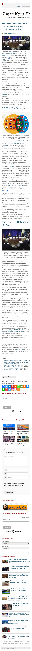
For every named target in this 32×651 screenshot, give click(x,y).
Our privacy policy (8, 641)
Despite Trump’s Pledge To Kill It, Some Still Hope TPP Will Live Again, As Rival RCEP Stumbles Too (17, 362)
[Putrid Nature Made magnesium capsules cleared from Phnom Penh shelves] (5, 561)
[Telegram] (9, 389)
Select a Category (6, 546)
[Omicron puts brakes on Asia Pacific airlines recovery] (6, 629)
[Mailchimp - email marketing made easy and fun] (13, 411)
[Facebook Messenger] (27, 386)
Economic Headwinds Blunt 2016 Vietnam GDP (23, 433)
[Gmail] (15, 389)
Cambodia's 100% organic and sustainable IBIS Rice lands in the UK (19, 614)
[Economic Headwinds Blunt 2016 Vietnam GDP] (23, 427)
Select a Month (5, 541)
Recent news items (8, 556)
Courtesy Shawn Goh (22, 140)
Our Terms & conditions (20, 641)
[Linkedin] (9, 386)
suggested (5, 59)
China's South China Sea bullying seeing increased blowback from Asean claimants (18, 622)
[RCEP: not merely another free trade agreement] (9, 427)
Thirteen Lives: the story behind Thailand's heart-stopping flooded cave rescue (19, 575)
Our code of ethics (16, 643)
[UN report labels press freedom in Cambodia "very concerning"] (5, 568)
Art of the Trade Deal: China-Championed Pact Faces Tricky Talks (16, 368)
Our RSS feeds (24, 644)
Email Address (7, 399)
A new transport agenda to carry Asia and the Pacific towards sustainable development (19, 636)
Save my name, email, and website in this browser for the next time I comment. (14, 484)
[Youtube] (27, 6)
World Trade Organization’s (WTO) (13, 185)
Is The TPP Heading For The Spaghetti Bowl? (8, 445)
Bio (5, 377)
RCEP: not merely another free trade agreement (8, 433)
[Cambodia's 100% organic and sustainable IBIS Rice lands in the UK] (5, 614)
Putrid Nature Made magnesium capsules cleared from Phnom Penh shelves (19, 561)
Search (18, 6)
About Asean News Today (10, 4)
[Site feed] (29, 6)
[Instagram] (12, 389)
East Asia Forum (8, 33)
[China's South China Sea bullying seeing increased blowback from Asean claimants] (5, 622)
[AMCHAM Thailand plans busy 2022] (7, 606)
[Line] (3, 389)
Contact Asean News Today (13, 644)
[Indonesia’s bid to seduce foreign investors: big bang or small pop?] (23, 439)
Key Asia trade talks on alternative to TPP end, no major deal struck (16, 365)
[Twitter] (23, 6)
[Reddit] (15, 386)
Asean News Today (10, 648)
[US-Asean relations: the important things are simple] (6, 591)
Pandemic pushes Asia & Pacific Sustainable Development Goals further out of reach (17, 598)
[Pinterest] (25, 6)
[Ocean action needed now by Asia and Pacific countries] (5, 583)
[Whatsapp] (18, 386)
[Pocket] (6, 389)
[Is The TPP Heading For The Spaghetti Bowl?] (9, 439)
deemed (12, 166)
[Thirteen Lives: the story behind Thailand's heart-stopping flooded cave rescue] (5, 575)
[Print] (24, 386)
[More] (18, 389)
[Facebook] (3, 386)
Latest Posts (12, 377)
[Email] (21, 386)
